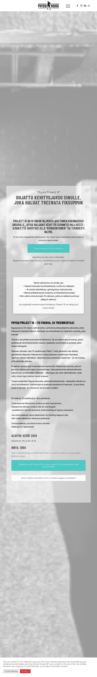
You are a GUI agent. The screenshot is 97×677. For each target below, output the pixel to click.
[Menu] (66, 5)
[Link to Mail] (85, 6)
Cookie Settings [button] (11, 671)
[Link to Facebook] (77, 6)
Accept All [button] (25, 671)
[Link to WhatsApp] (89, 6)
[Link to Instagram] (81, 6)
